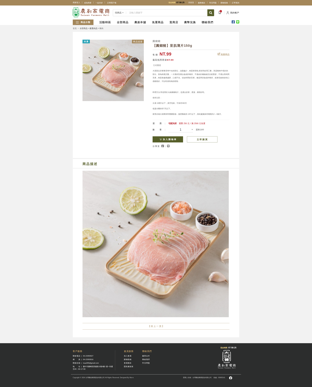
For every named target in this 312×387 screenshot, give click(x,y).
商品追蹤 (138, 41)
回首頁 (191, 2)
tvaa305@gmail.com (91, 363)
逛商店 (174, 22)
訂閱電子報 (111, 3)
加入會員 (128, 356)
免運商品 (158, 22)
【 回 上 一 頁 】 (156, 326)
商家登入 (76, 2)
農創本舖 (140, 22)
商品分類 (85, 22)
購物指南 (224, 3)
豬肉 (101, 28)
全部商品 (123, 22)
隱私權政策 (128, 366)
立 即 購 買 (202, 139)
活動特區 (105, 22)
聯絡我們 (207, 22)
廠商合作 (146, 356)
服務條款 (201, 3)
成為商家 (87, 3)
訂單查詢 (235, 3)
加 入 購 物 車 (169, 139)
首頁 (75, 28)
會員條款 (128, 363)
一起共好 (99, 3)
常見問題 (213, 3)
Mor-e (132, 377)
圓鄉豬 (157, 41)
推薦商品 (224, 54)
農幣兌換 (190, 22)
